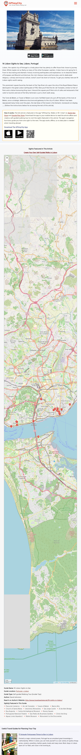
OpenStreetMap (64, 682)
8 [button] (33, 420)
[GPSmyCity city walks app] (15, 3)
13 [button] (55, 408)
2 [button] (59, 413)
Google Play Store (18, 115)
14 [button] (38, 436)
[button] (7, 158)
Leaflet (56, 682)
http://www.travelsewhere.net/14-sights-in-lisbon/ (43, 700)
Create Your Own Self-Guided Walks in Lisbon (40, 152)
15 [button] (41, 398)
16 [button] (69, 404)
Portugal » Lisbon (22, 691)
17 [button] (17, 424)
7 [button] (61, 409)
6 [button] (16, 421)
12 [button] (57, 408)
